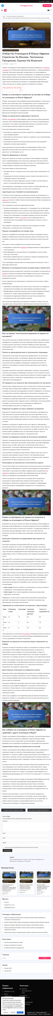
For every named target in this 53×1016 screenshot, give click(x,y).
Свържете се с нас (9, 905)
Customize (6, 1012)
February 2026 (8, 968)
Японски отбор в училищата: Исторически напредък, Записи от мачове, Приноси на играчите (43, 887)
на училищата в (12, 119)
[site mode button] (48, 10)
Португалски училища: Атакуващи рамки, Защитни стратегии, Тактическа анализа (26, 932)
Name (4, 833)
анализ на (5, 200)
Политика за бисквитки (32, 1014)
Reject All (13, 1012)
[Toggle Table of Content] (20, 90)
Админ (12, 63)
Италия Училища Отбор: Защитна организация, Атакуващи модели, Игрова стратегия (26, 922)
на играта (24, 217)
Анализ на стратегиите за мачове (13, 945)
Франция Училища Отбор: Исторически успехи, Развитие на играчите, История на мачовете (26, 886)
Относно (6, 902)
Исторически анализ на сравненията (10, 50)
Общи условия (47, 1014)
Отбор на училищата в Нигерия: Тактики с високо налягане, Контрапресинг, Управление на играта (24, 928)
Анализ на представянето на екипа (13, 942)
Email (4, 838)
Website (4, 842)
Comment (5, 821)
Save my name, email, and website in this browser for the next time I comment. (21, 847)
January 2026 (7, 971)
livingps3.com (26, 5)
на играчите (26, 634)
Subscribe (48, 5)
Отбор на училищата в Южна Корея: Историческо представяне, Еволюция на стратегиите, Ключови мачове (9, 887)
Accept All (20, 1012)
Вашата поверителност (8, 995)
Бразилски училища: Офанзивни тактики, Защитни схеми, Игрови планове (24, 925)
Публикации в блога (9, 907)
